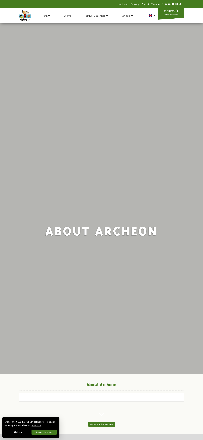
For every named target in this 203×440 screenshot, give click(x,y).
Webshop (135, 4)
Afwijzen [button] (18, 432)
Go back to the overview (101, 424)
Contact (145, 4)
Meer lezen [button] (36, 425)
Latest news (123, 4)
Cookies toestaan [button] (44, 432)
